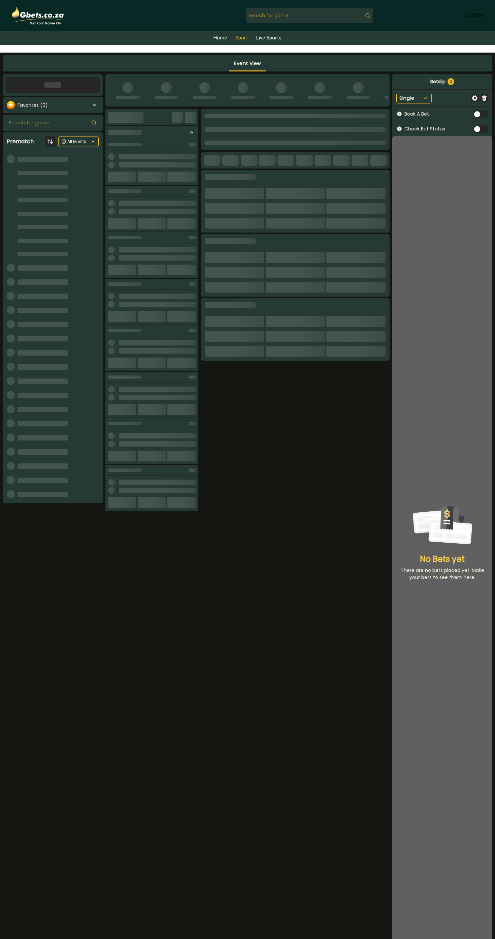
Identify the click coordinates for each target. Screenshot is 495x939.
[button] (247, 63)
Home (220, 37)
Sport (241, 37)
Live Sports (269, 37)
